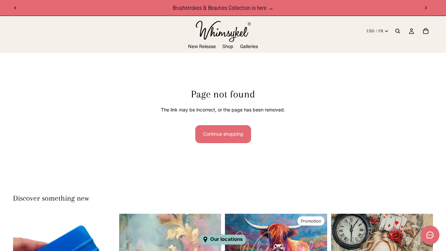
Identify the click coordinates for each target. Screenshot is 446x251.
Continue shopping (223, 134)
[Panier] (426, 31)
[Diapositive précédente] (15, 8)
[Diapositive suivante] (426, 8)
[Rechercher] (397, 31)
